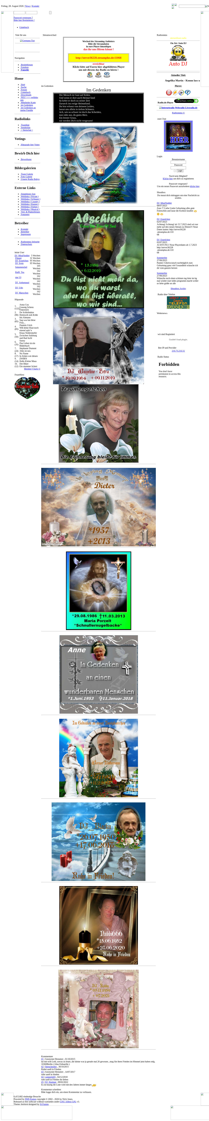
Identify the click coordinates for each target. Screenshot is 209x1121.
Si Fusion (44, 1104)
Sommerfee (162, 257)
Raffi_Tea (19, 272)
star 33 (18, 277)
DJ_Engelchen (21, 260)
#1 (42, 1059)
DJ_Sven (19, 263)
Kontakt (35, 6)
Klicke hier (168, 178)
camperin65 (50, 1077)
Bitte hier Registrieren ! (24, 20)
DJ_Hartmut (50, 1082)
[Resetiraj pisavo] (176, 5)
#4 (42, 1077)
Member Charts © (32, 369)
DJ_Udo (19, 287)
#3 (42, 1072)
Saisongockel (21, 267)
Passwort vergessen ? (23, 17)
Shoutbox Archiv (178, 288)
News (27, 6)
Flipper (18, 258)
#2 (42, 1066)
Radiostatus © (178, 113)
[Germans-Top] (27, 40)
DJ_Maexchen (21, 293)
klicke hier (194, 186)
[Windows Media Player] (181, 94)
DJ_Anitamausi (22, 282)
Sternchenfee (51, 1066)
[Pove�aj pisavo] (173, 8)
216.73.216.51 (178, 351)
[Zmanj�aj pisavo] (173, 5)
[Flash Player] (169, 92)
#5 (42, 1082)
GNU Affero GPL (68, 1101)
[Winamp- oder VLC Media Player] (175, 94)
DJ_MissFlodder (22, 255)
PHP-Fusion (30, 1099)
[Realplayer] (188, 94)
